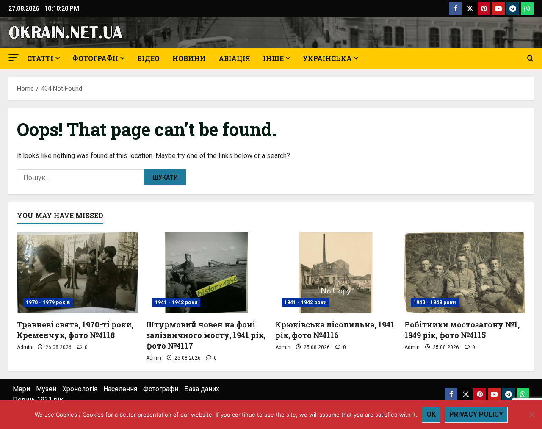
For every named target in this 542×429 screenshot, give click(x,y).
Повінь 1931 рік (38, 400)
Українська (327, 58)
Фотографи (160, 389)
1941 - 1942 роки (176, 302)
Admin (24, 347)
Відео (148, 58)
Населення (120, 389)
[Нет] (531, 414)
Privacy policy (476, 414)
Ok (431, 414)
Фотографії (95, 58)
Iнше (273, 58)
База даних (201, 389)
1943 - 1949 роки (434, 302)
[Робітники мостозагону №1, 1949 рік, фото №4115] (464, 272)
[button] (13, 57)
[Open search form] (530, 58)
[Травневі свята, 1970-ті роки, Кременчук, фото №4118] (77, 272)
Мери (21, 389)
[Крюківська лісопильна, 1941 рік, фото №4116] (335, 272)
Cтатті (40, 58)
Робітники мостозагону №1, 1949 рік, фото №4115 (462, 329)
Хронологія (79, 389)
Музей (46, 389)
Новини (189, 58)
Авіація (234, 58)
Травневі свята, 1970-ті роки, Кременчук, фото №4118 (75, 329)
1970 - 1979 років (48, 302)
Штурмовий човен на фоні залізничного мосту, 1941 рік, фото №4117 (205, 335)
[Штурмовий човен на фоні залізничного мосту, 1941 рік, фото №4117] (206, 272)
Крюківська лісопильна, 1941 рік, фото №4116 (334, 329)
